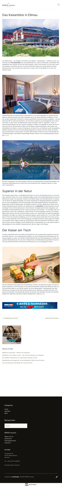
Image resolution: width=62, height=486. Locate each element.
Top (55, 477)
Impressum (8, 442)
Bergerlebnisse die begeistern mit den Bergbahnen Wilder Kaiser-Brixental (23, 360)
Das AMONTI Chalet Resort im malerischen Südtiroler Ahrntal (19, 357)
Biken (6, 413)
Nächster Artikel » (52, 318)
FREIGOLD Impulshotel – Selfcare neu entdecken (16, 352)
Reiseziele (7, 411)
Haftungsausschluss (10, 440)
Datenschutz (8, 438)
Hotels (6, 409)
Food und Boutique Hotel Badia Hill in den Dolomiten (17, 363)
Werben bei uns (9, 436)
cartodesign (15, 477)
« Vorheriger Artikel (10, 318)
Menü (58, 4)
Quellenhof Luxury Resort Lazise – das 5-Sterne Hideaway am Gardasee (23, 355)
